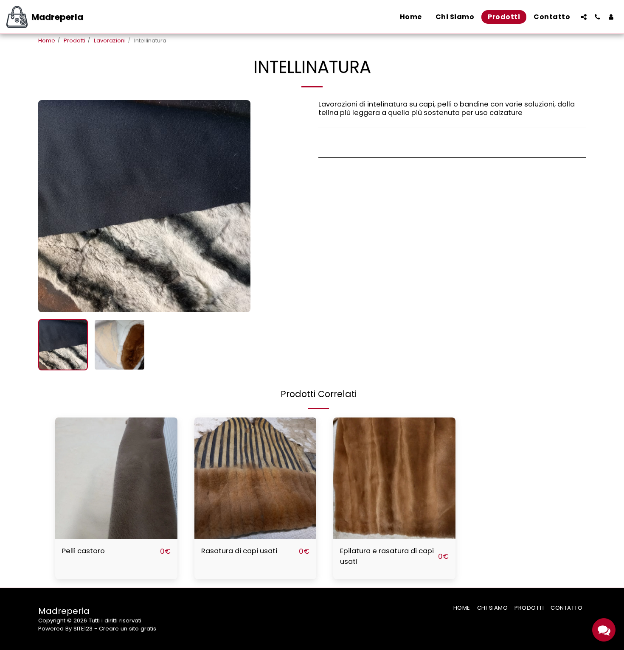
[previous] (51, 206)
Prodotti (74, 40)
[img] (116, 478)
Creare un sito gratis (127, 629)
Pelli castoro (83, 551)
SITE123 (83, 629)
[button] (583, 17)
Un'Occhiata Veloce (116, 535)
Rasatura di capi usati (239, 551)
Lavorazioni (110, 40)
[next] (237, 206)
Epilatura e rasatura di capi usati (387, 556)
